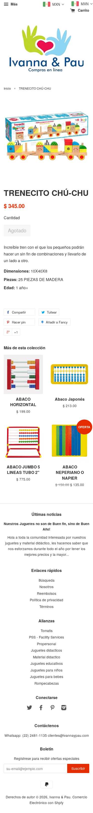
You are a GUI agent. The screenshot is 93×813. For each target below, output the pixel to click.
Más (14, 3)
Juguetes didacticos (46, 650)
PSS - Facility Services (46, 637)
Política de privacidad (46, 599)
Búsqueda (47, 580)
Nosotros (46, 586)
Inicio (7, 88)
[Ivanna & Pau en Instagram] (63, 708)
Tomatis (47, 630)
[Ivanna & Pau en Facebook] (41, 708)
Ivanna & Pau (59, 796)
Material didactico (46, 656)
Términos (46, 606)
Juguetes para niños (46, 670)
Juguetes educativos (47, 663)
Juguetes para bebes (46, 676)
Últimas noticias (46, 514)
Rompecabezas (46, 683)
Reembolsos (46, 593)
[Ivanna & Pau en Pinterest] (52, 708)
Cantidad (12, 217)
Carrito (83, 10)
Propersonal (46, 643)
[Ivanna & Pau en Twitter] (29, 708)
